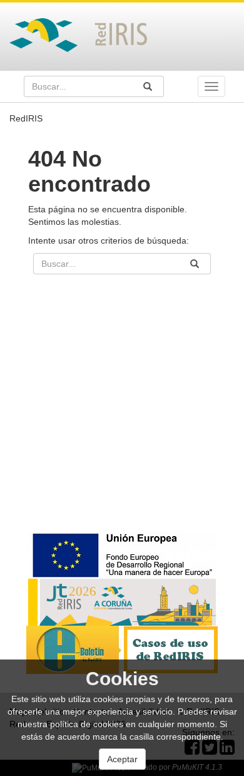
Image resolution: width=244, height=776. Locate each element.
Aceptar (122, 759)
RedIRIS (26, 118)
